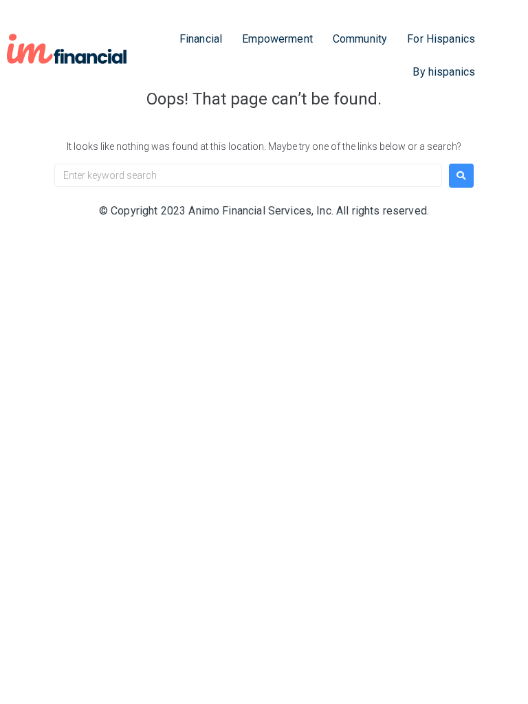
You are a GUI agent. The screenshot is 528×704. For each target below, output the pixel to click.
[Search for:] (248, 175)
